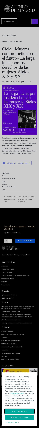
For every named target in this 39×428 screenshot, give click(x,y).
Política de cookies (17, 393)
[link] (17, 393)
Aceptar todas (20, 411)
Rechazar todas (19, 417)
